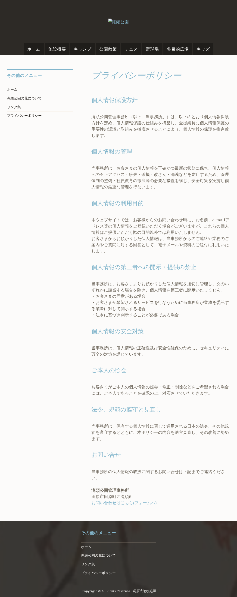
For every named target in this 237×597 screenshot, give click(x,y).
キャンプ (82, 49)
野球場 (152, 49)
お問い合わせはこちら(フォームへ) (123, 502)
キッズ (203, 49)
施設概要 (57, 49)
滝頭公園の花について (24, 98)
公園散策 (108, 49)
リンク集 (14, 107)
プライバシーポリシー (24, 116)
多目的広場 (178, 49)
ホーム (34, 49)
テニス (131, 49)
